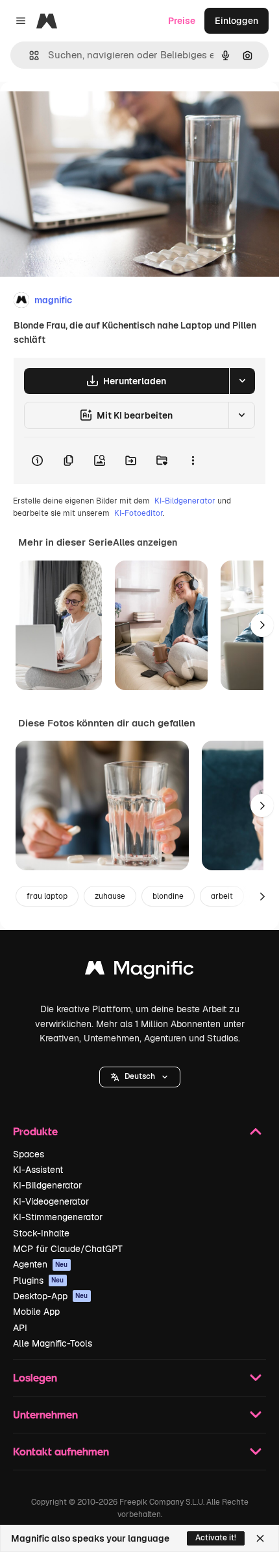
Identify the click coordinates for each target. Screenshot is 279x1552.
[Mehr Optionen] (193, 461)
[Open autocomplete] (29, 55)
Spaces (28, 1154)
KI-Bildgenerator (184, 501)
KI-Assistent (38, 1170)
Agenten (40, 1264)
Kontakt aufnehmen (61, 1451)
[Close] (260, 1538)
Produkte (35, 1131)
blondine (168, 896)
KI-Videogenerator (51, 1201)
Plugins (38, 1280)
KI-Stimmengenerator (58, 1217)
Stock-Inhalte (41, 1233)
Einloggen (236, 21)
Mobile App (36, 1311)
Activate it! (215, 1538)
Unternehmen (45, 1414)
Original (83, 111)
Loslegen (35, 1377)
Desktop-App (50, 1296)
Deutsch (140, 1076)
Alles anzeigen (145, 542)
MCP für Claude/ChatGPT (68, 1249)
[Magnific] (139, 971)
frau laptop (47, 896)
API (20, 1328)
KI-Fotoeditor (138, 513)
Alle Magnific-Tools (52, 1343)
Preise (181, 21)
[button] (139, 1077)
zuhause (110, 896)
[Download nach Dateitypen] (242, 381)
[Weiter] (262, 625)
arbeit (222, 896)
